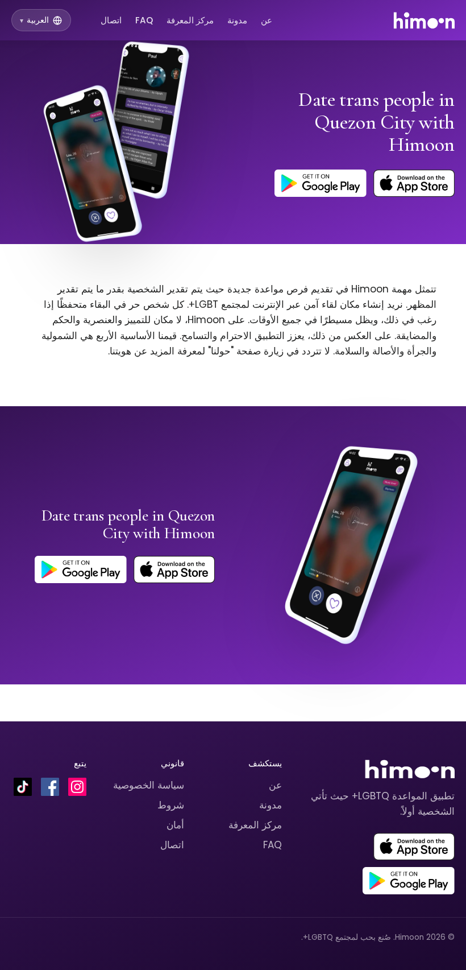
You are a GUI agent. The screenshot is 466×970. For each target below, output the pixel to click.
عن (266, 20)
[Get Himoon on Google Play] (320, 183)
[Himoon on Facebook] (50, 787)
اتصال (111, 20)
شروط (170, 805)
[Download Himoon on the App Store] (414, 183)
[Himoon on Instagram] (77, 787)
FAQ (144, 20)
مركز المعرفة (190, 20)
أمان (175, 825)
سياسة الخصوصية (148, 785)
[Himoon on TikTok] (23, 787)
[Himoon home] (424, 20)
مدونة (237, 20)
